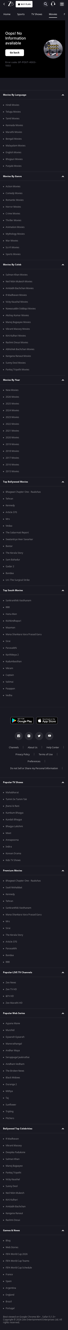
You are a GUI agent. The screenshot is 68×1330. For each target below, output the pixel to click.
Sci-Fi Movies (12, 247)
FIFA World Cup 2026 (17, 1254)
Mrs (8, 519)
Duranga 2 (11, 1084)
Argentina (11, 1288)
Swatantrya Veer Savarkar (19, 539)
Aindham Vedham (15, 1064)
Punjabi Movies (14, 166)
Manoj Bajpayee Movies (18, 322)
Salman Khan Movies (17, 274)
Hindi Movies (12, 105)
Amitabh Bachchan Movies (20, 288)
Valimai (9, 682)
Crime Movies (13, 213)
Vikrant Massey (14, 1145)
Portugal (10, 1308)
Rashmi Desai (13, 1220)
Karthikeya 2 (12, 654)
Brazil (9, 1301)
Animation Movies (15, 227)
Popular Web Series (14, 1013)
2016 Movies (12, 464)
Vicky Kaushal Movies (17, 302)
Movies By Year (11, 380)
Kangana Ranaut (14, 1213)
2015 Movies (12, 471)
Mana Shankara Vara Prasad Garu (24, 634)
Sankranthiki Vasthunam (18, 600)
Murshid (10, 1030)
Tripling (9, 1111)
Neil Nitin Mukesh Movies (19, 281)
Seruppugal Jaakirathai (17, 1057)
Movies (53, 14)
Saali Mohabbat (14, 887)
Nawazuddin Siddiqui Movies (21, 308)
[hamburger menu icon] (62, 4)
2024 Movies (12, 410)
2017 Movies (12, 458)
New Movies (12, 390)
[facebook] (17, 736)
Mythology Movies (15, 234)
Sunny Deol (12, 1186)
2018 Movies (12, 451)
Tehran (9, 498)
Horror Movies (13, 207)
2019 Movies (12, 444)
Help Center (21, 754)
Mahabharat (12, 792)
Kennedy (10, 505)
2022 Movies (12, 424)
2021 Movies (12, 430)
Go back (14, 52)
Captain (10, 675)
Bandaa (10, 573)
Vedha (9, 695)
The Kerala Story (14, 553)
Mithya (9, 1091)
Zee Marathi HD (14, 1003)
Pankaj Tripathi (13, 1172)
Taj (7, 1098)
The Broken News (15, 1071)
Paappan (10, 688)
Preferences (44, 761)
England (10, 1295)
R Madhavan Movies (16, 295)
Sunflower (11, 1104)
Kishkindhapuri (13, 621)
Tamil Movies (12, 118)
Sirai (8, 641)
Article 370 (11, 512)
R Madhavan (12, 1138)
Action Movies (13, 186)
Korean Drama (13, 853)
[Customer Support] (53, 4)
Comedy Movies (14, 193)
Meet (8, 833)
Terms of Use (22, 761)
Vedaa (9, 526)
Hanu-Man (11, 614)
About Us (42, 747)
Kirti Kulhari (12, 1199)
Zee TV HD (11, 989)
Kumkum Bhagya (14, 813)
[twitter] (38, 736)
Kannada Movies (14, 125)
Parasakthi (11, 648)
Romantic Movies (15, 200)
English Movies (13, 152)
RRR (8, 607)
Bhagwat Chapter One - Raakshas (23, 492)
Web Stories (12, 1247)
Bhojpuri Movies (14, 159)
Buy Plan (26, 4)
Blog (8, 1240)
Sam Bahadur (13, 559)
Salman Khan (12, 1159)
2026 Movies (12, 397)
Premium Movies (12, 870)
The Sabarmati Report (17, 532)
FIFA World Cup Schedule (19, 1267)
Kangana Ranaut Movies (18, 356)
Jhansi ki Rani (12, 806)
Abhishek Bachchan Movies (20, 349)
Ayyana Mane (13, 1023)
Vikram (9, 668)
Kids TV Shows (13, 860)
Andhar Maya (13, 1050)
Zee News (11, 982)
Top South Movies (13, 590)
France (9, 1274)
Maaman (10, 627)
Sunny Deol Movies (16, 363)
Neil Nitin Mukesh (15, 1193)
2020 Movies (12, 437)
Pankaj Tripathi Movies (17, 369)
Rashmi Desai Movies (17, 342)
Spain (9, 1281)
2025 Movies (12, 403)
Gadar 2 (10, 566)
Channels (23, 747)
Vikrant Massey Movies (18, 329)
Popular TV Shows (13, 782)
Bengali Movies (14, 139)
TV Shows (36, 14)
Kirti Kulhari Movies (16, 335)
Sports (21, 14)
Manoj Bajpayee (14, 1166)
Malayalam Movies (16, 145)
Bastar (9, 546)
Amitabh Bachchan (16, 1206)
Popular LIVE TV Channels (17, 972)
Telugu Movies (13, 111)
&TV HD (10, 996)
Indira (9, 846)
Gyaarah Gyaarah (15, 1037)
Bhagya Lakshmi (14, 826)
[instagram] (28, 736)
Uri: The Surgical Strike (18, 580)
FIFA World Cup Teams (17, 1261)
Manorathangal (14, 1043)
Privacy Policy (43, 754)
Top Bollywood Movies (15, 482)
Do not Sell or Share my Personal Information (32, 768)
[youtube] (48, 736)
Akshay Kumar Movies (17, 315)
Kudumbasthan (14, 661)
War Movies (12, 240)
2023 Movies (12, 417)
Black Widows (13, 1077)
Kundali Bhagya (14, 819)
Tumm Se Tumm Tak (16, 799)
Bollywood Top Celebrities (17, 1128)
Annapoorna (12, 840)
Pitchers (10, 1118)
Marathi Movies (14, 132)
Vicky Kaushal (13, 1179)
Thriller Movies (13, 220)
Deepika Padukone (15, 1152)
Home (6, 14)
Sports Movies (13, 254)
